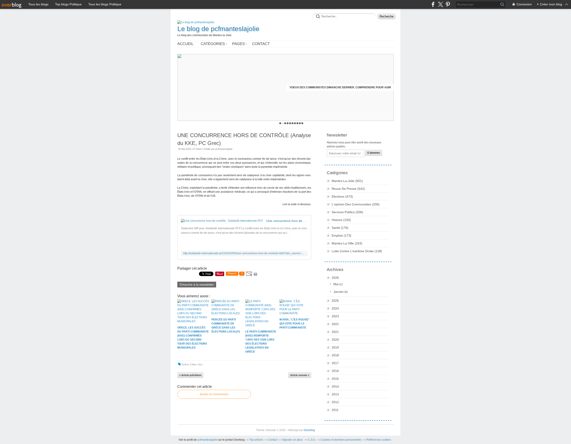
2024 (335, 308)
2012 (335, 402)
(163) (347, 243)
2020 (335, 339)
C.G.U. (312, 439)
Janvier (338, 291)
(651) (347, 181)
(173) (341, 235)
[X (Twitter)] (440, 4)
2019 (335, 347)
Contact (261, 44)
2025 (335, 300)
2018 (335, 355)
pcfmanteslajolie (207, 439)
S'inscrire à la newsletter (197, 284)
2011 (335, 410)
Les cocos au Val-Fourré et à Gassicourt (359, 87)
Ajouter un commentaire (214, 394)
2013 (335, 394)
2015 (335, 378)
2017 (335, 363)
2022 (335, 324)
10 (302, 123)
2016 (335, 371)
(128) (357, 251)
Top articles (256, 439)
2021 (335, 332)
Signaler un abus (292, 439)
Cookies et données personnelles (341, 439)
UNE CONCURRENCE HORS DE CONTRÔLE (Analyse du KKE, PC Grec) (244, 139)
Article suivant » (299, 375)
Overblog (309, 430)
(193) (341, 220)
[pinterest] (448, 4)
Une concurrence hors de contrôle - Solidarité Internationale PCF (287, 221)
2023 (335, 316)
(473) (342, 196)
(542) (348, 188)
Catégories (213, 44)
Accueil (185, 44)
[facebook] (433, 4)
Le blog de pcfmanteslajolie (218, 28)
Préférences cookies (378, 439)
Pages (238, 44)
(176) (340, 227)
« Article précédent (190, 375)
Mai (336, 284)
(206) (356, 204)
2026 (335, 277)
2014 (335, 386)
